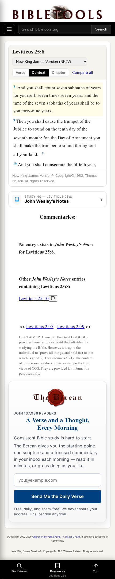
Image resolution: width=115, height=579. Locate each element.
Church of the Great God (46, 536)
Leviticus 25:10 (34, 298)
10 (15, 163)
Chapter (59, 73)
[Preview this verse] (53, 298)
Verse (20, 73)
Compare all (82, 72)
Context (38, 73)
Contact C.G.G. (72, 536)
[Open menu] (9, 29)
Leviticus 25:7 (39, 326)
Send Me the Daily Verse (57, 496)
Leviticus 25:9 (71, 326)
